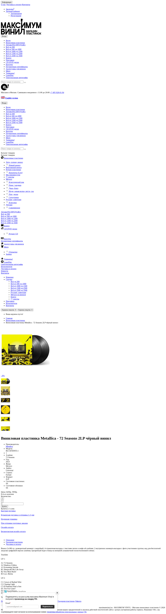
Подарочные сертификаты (17, 67)
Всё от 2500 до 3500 (14, 56)
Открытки (12, 252)
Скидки (9, 279)
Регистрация (16, 16)
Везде (8, 40)
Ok (85, 612)
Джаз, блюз (13, 188)
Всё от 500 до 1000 (13, 49)
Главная (9, 318)
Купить (4, 506)
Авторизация (16, 13)
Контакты (26, 5)
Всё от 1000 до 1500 (14, 51)
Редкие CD (13, 234)
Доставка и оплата (14, 5)
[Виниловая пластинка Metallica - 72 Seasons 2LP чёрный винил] (5, 385)
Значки (9, 254)
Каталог (8, 155)
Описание (10, 540)
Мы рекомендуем (13, 175)
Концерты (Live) (15, 173)
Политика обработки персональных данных (65, 612)
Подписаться (48, 606)
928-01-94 (57, 92)
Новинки (9, 277)
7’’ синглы (15, 299)
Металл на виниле (18, 295)
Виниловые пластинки (15, 43)
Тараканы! (10, 73)
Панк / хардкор (14, 185)
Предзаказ (10, 60)
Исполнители (6, 267)
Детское (9, 205)
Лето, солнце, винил (14, 162)
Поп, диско (13, 194)
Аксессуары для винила (16, 69)
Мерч (8, 71)
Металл (9, 179)
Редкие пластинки (13, 170)
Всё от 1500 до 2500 (14, 54)
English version (11, 98)
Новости (4, 271)
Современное (14, 208)
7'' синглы (10, 177)
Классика (12, 203)
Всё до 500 (10, 47)
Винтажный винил (14, 167)
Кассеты (9, 64)
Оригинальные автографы (17, 78)
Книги (8, 58)
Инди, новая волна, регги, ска (21, 191)
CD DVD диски (12, 62)
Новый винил (14, 165)
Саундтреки (13, 197)
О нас (3, 5)
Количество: (6, 496)
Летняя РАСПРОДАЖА (16, 45)
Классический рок (16, 182)
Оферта (78, 601)
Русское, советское (13, 200)
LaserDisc (10, 75)
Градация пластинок (14, 542)
